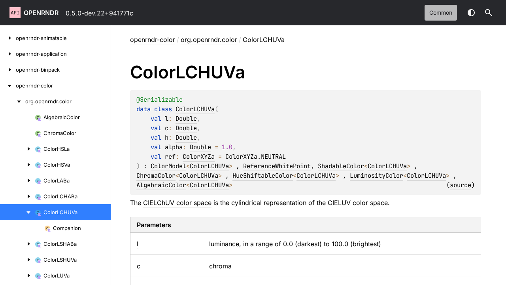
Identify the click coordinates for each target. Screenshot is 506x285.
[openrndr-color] (8, 85)
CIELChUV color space (177, 203)
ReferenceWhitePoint (277, 166)
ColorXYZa (199, 156)
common (440, 12)
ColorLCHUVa (195, 109)
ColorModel (168, 166)
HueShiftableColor (262, 175)
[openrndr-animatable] (8, 38)
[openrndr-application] (8, 54)
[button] (489, 13)
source (460, 185)
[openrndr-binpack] (8, 70)
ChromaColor (156, 175)
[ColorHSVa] (17, 165)
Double (186, 118)
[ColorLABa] (17, 180)
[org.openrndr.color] (12, 101)
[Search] (489, 13)
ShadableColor (341, 166)
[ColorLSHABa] (17, 244)
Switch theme (471, 13)
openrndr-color (152, 40)
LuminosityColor (376, 175)
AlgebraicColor (161, 185)
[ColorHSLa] (17, 149)
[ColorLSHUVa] (17, 260)
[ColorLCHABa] (17, 196)
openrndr (41, 13)
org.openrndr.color (209, 40)
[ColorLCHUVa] (17, 212)
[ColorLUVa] (17, 275)
